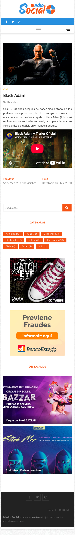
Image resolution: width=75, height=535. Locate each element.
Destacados (14, 240)
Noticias (34, 240)
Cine (5, 89)
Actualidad (13, 233)
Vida (43, 246)
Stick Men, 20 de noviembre (23, 470)
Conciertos (52, 233)
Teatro (27, 246)
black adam (12, 102)
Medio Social (11, 517)
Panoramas (55, 240)
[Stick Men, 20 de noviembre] (37, 450)
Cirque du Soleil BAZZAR (21, 420)
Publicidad (64, 510)
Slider (10, 246)
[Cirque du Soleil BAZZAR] (37, 400)
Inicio (50, 510)
